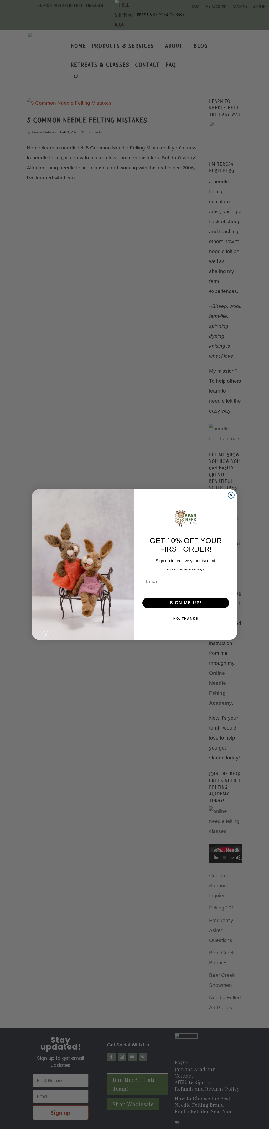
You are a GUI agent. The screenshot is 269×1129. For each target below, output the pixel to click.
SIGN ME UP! (186, 603)
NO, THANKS (185, 618)
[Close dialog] (231, 495)
